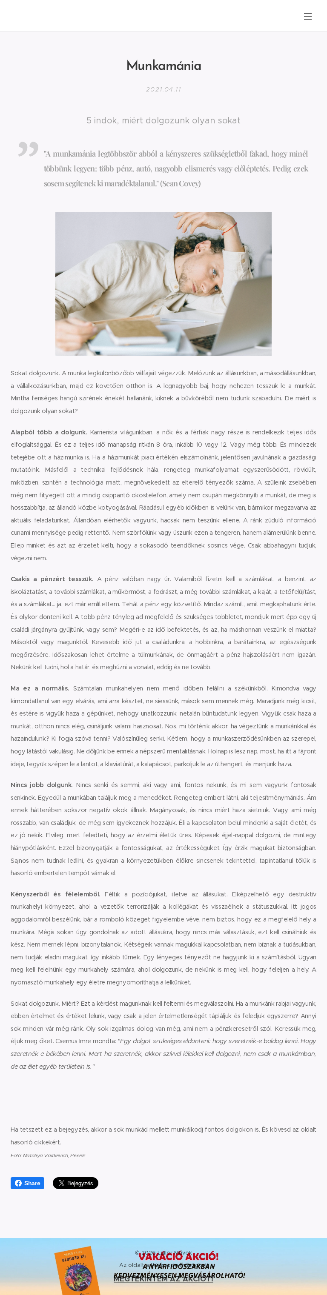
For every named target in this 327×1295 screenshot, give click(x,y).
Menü (307, 15)
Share (32, 1183)
